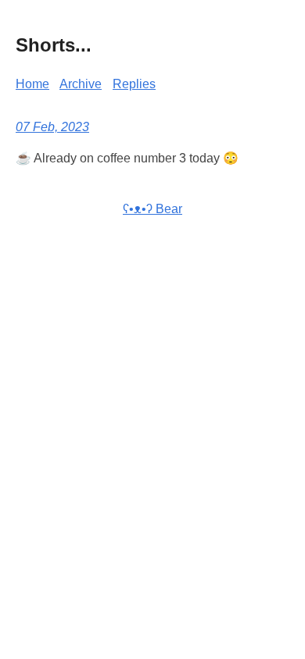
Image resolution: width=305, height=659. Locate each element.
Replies (134, 84)
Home (32, 84)
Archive (80, 84)
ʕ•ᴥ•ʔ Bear (152, 209)
